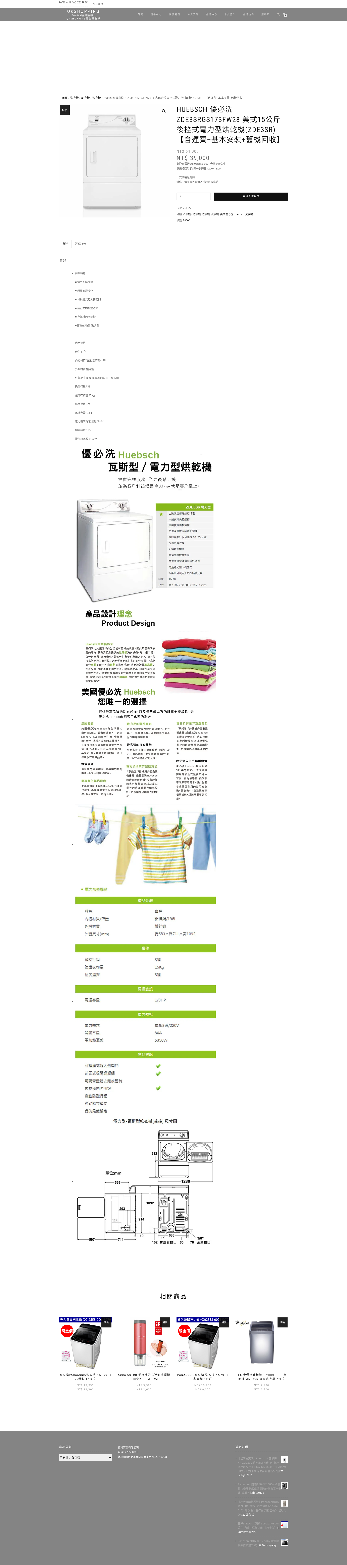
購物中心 (156, 14)
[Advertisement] (173, 64)
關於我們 (174, 14)
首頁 (140, 14)
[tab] (65, 244)
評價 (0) (80, 243)
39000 (186, 220)
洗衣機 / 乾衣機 (80, 98)
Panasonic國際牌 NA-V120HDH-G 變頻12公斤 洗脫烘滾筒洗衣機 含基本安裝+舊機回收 (259, 1488)
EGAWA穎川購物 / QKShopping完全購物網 (83, 17)
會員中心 (211, 14)
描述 (65, 243)
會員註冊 (248, 14)
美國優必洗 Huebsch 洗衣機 (236, 214)
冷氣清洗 (193, 14)
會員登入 (230, 14)
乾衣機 (206, 214)
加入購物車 (252, 196)
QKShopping (83, 11)
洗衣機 (96, 98)
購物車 (265, 14)
